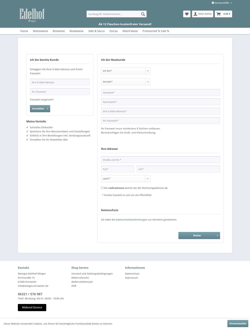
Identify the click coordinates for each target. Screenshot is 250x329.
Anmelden (38, 108)
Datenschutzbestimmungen (131, 219)
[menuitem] (117, 14)
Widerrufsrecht (80, 277)
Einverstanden (237, 323)
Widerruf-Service (32, 307)
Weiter (197, 235)
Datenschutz (132, 273)
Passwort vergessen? (42, 99)
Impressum (131, 277)
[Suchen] (143, 14)
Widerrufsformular (82, 281)
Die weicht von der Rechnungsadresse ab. (136, 188)
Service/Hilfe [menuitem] (222, 2)
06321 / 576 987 (30, 294)
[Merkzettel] (186, 14)
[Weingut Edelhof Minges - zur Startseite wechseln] (32, 15)
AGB (73, 285)
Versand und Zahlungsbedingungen (92, 273)
